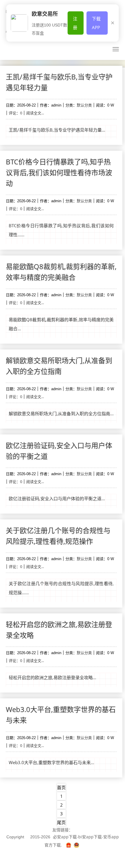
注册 (75, 23)
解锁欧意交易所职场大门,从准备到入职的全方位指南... (61, 413)
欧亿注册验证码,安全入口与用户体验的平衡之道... (57, 498)
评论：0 (15, 113)
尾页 (61, 822)
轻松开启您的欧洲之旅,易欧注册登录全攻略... (52, 677)
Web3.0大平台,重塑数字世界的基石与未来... (51, 762)
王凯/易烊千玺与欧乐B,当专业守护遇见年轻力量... (57, 130)
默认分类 (84, 105)
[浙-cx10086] (69, 845)
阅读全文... (35, 113)
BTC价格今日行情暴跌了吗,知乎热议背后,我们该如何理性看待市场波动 (59, 172)
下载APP (96, 23)
